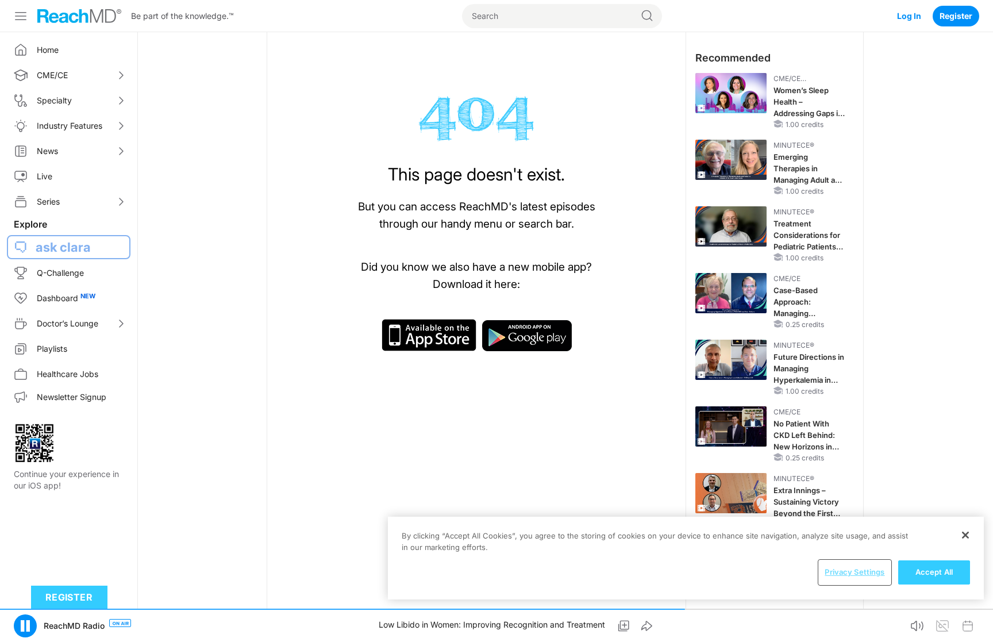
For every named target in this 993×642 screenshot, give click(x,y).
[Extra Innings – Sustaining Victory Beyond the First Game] (731, 493)
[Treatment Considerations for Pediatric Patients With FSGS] (731, 226)
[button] (25, 625)
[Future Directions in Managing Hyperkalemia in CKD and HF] (731, 360)
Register (956, 16)
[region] (686, 558)
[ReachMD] (79, 16)
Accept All (934, 571)
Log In (909, 16)
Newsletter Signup (71, 397)
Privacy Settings (854, 571)
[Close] (965, 535)
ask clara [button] (63, 247)
